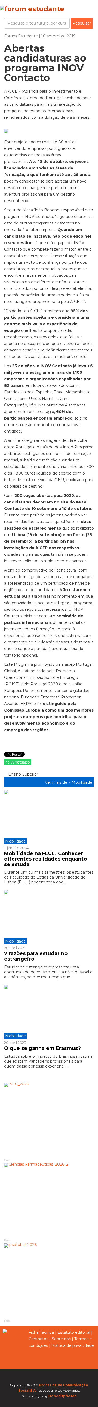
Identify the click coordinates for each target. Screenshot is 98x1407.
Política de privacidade (72, 1345)
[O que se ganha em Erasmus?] (49, 1012)
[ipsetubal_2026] (49, 1280)
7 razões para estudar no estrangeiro (36, 956)
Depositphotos (62, 1396)
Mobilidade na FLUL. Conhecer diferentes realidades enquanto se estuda (45, 858)
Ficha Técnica (41, 1332)
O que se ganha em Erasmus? (42, 1048)
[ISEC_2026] (49, 1120)
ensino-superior (22, 774)
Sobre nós (61, 1338)
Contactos (38, 1338)
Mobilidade (82, 782)
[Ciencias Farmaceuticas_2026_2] (49, 1200)
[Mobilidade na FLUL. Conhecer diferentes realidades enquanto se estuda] (49, 817)
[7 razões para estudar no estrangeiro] (49, 917)
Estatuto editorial (73, 1332)
